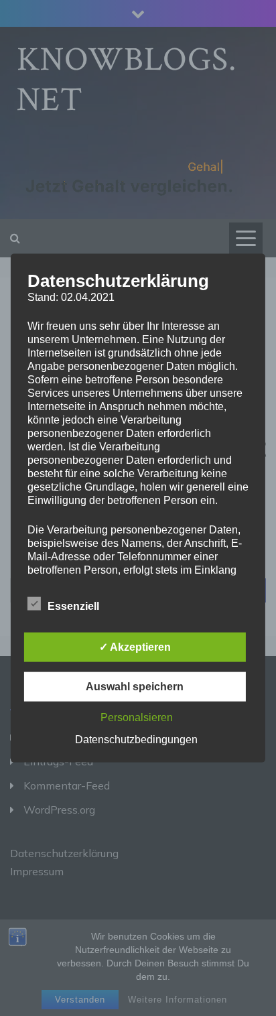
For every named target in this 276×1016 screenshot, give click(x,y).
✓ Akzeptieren (135, 646)
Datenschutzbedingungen (136, 739)
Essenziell (73, 605)
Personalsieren (136, 716)
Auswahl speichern (135, 686)
